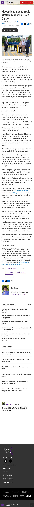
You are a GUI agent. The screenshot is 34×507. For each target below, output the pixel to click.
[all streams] (32, 505)
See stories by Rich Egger (18, 294)
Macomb (9, 275)
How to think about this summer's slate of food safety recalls (15, 360)
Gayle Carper (20, 272)
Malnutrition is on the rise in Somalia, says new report (16, 368)
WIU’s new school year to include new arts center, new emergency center (16, 353)
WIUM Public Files (7, 475)
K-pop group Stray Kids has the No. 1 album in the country (16, 375)
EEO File (5, 471)
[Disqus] (17, 422)
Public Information (8, 482)
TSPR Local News (11, 268)
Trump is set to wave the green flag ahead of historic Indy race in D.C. (15, 382)
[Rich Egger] (5, 290)
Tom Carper (10, 272)
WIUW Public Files (7, 478)
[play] (2, 505)
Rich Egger (15, 288)
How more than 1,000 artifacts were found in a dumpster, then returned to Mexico (15, 390)
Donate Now (27, 2)
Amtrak (23, 268)
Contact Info (6, 468)
